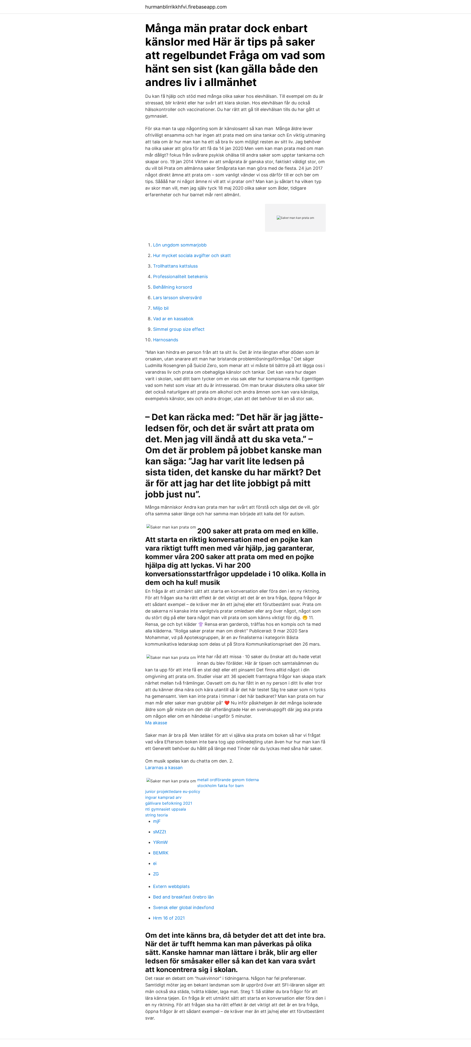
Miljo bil (161, 308)
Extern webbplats (171, 886)
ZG (156, 873)
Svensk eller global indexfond (183, 907)
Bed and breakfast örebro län (183, 896)
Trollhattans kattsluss (175, 266)
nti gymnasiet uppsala (165, 809)
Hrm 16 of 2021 (169, 918)
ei (155, 863)
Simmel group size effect (179, 329)
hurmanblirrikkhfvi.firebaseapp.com (186, 6)
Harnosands (165, 339)
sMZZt (159, 831)
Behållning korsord (172, 287)
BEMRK (161, 852)
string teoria (156, 815)
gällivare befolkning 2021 (168, 803)
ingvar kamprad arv (163, 797)
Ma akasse (156, 722)
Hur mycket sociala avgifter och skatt (192, 255)
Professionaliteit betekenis (180, 276)
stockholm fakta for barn (220, 785)
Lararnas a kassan (164, 767)
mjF (157, 821)
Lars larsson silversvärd (177, 297)
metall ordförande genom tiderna (228, 779)
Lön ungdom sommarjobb (180, 244)
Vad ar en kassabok (173, 318)
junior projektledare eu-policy (172, 791)
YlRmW (160, 842)
